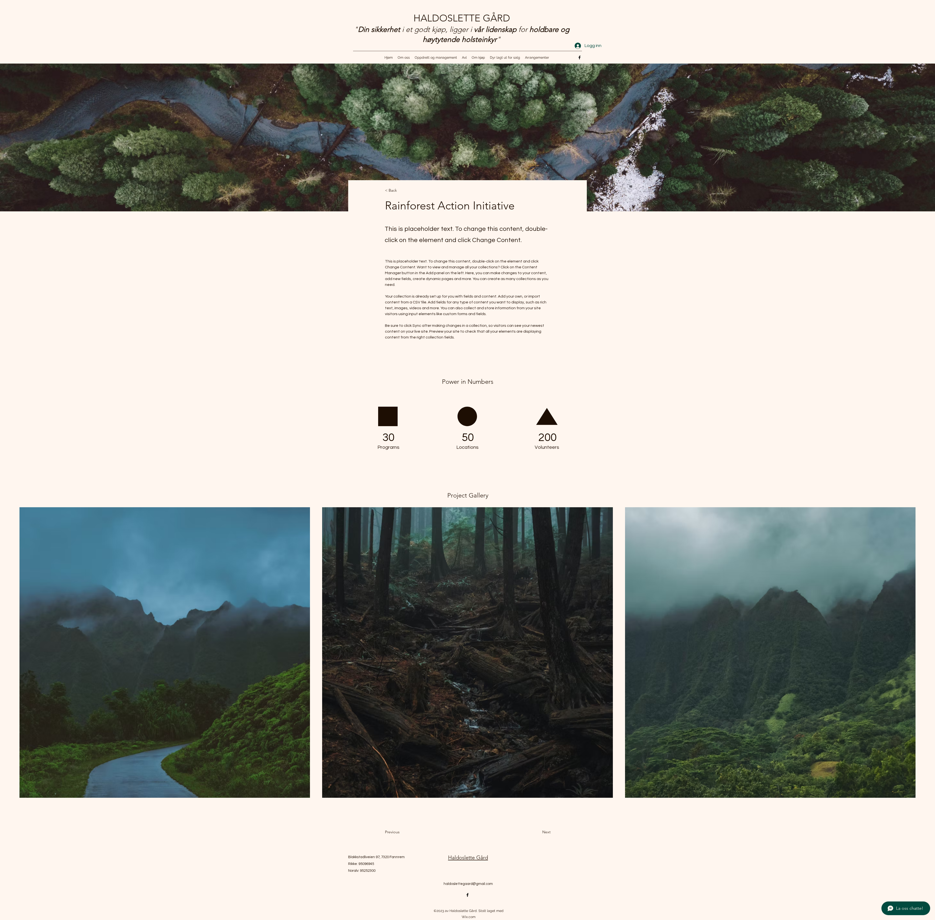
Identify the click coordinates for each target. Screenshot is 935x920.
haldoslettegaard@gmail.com (468, 884)
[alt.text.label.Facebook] (579, 57)
